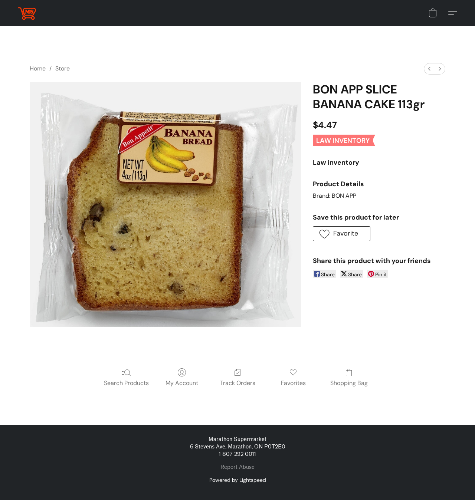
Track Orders (237, 383)
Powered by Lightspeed (237, 480)
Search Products (126, 383)
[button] (27, 13)
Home (38, 68)
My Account (182, 383)
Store (62, 68)
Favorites (293, 383)
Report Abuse (237, 467)
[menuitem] (429, 68)
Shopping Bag (349, 383)
